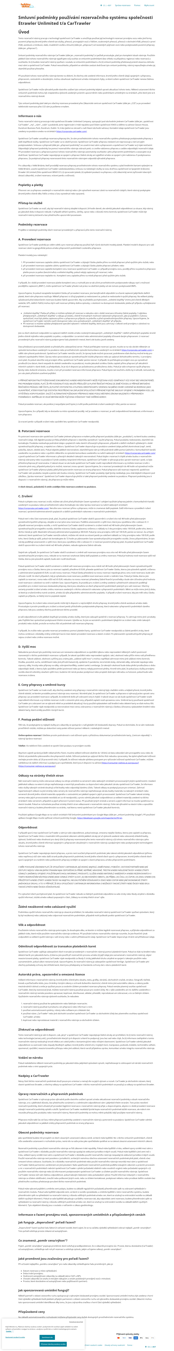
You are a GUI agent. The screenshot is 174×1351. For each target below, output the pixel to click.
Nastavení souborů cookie (15, 1337)
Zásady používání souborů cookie (89, 1345)
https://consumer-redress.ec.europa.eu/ (37, 766)
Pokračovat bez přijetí (76, 1322)
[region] (43, 1334)
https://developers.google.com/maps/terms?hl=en (99, 818)
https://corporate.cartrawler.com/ (71, 131)
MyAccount (149, 5)
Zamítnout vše (47, 1337)
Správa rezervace (122, 5)
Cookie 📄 (9, 1331)
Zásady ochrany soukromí (115, 1345)
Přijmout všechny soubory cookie (53, 1344)
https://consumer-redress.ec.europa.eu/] (120, 763)
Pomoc (137, 5)
